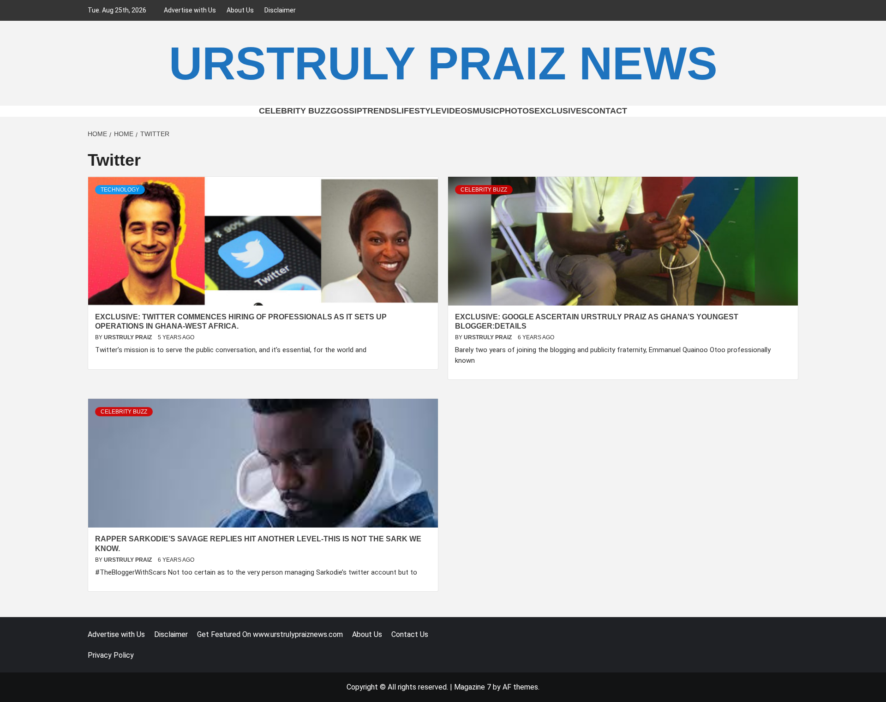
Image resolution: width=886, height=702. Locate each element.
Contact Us (409, 634)
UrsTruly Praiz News (443, 63)
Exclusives (560, 110)
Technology (120, 189)
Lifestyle (418, 110)
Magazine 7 (472, 687)
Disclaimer (280, 10)
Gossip (346, 110)
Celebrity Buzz (294, 110)
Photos (516, 110)
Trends (379, 110)
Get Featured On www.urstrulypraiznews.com (270, 634)
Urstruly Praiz (128, 337)
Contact (607, 110)
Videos (457, 110)
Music (486, 110)
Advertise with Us (190, 10)
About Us (240, 10)
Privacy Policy (111, 655)
